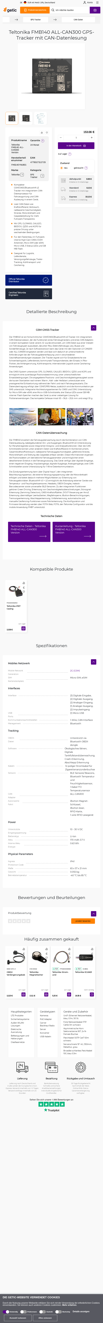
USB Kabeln (45, 1036)
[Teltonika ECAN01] (84, 957)
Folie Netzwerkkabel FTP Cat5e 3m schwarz (75, 1023)
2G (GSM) (75, 670)
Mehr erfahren (69, 1305)
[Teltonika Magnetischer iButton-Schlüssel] (39, 957)
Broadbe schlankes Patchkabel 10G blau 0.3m (77, 1052)
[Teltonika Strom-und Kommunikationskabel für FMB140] (61, 957)
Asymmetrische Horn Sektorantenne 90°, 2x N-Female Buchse (75, 1031)
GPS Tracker (33, 175)
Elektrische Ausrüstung (16, 1030)
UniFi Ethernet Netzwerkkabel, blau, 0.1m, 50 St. (77, 1017)
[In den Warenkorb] (23, 628)
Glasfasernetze (18, 1042)
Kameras (44, 1015)
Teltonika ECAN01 (83, 972)
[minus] (60, 137)
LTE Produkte (17, 1015)
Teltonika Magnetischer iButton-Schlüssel (38, 975)
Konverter (44, 1033)
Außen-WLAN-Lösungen (17, 1024)
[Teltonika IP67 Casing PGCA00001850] (16, 591)
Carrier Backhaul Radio (47, 1024)
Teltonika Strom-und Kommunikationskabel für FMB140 (61, 976)
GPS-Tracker (36, 20)
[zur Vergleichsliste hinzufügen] (42, 132)
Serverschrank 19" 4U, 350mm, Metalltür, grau (77, 1045)
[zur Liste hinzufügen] (47, 132)
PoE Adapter (46, 1019)
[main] (11, 10)
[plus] (91, 137)
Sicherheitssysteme (20, 1019)
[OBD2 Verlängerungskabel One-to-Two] (16, 957)
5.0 (56, 969)
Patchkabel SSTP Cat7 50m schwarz (76, 1039)
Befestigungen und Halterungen (20, 1037)
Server (43, 1029)
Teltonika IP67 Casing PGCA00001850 (14, 609)
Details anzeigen (81, 1311)
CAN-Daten (78, 20)
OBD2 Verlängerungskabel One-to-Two (16, 975)
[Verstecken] (93, 328)
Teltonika (15, 174)
